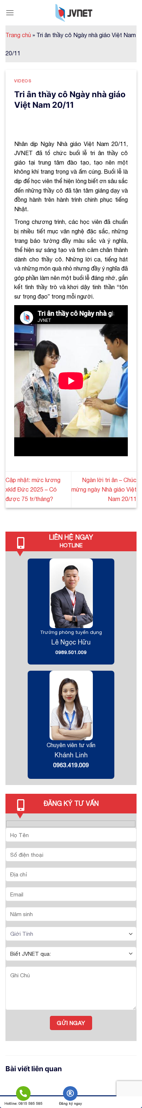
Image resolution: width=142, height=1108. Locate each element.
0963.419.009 (71, 765)
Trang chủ (18, 35)
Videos (22, 80)
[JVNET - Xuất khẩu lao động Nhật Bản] (73, 13)
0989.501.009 (71, 652)
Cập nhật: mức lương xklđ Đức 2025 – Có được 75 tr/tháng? (32, 489)
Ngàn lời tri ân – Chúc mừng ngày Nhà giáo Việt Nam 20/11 (104, 489)
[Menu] (9, 12)
